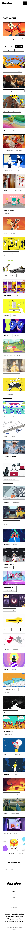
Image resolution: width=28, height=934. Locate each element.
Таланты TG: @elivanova (14, 916)
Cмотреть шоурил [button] (11, 39)
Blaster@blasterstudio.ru (14, 921)
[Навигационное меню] (25, 3)
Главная (14, 891)
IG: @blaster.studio (14, 919)
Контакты (14, 911)
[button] (22, 39)
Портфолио (14, 894)
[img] (14, 61)
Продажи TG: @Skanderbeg (14, 914)
